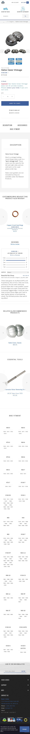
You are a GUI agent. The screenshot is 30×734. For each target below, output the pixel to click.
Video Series (5, 680)
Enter (23, 671)
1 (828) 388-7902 (10, 706)
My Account (15, 2)
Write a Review (15, 255)
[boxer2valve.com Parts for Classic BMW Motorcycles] (3, 2)
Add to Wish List (15, 110)
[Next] (28, 51)
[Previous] (2, 51)
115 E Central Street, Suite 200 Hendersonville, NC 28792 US (10, 701)
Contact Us (8, 708)
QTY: (2, 93)
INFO (2, 690)
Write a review (15, 244)
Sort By (3, 272)
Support (4, 685)
